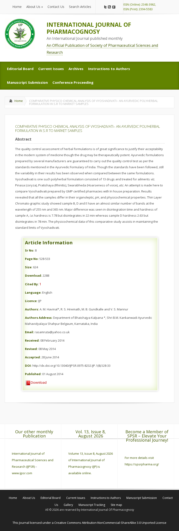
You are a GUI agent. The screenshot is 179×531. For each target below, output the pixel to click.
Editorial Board (51, 498)
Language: (33, 292)
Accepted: (33, 357)
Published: (33, 374)
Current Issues (75, 498)
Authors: (32, 309)
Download (39, 382)
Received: (32, 340)
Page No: (32, 259)
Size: (28, 267)
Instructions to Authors (106, 498)
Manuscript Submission (141, 498)
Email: (29, 332)
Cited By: (32, 284)
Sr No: (29, 250)
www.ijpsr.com (22, 473)
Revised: (31, 349)
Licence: (31, 301)
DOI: (28, 365)
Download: (33, 275)
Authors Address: (38, 318)
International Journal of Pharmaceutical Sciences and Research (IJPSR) (32, 460)
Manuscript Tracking (92, 505)
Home (18, 101)
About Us (29, 498)
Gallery (68, 505)
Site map (116, 505)
